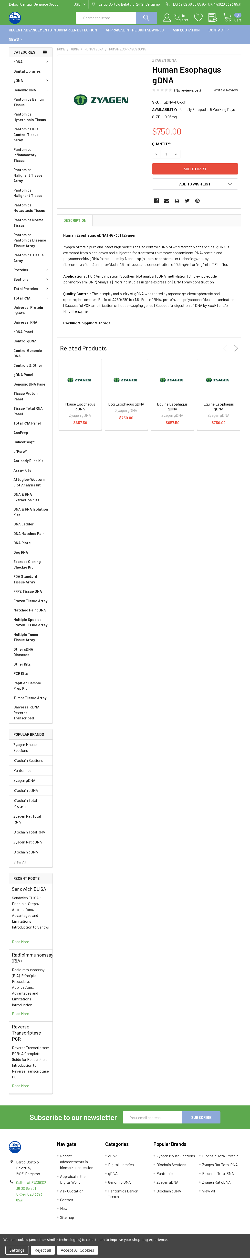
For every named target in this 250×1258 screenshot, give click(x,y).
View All (19, 862)
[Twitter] (187, 200)
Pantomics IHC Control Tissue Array (26, 134)
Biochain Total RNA (29, 832)
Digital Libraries (27, 71)
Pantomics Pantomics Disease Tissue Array (29, 240)
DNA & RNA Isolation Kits (30, 512)
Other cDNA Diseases (23, 652)
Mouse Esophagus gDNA (80, 406)
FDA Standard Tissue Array (25, 579)
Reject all (43, 1250)
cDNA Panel (23, 331)
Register (181, 20)
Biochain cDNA (25, 790)
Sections (21, 279)
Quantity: (161, 143)
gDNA (18, 80)
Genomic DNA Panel (29, 384)
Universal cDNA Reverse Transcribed (26, 712)
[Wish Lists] (201, 17)
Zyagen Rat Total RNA (27, 819)
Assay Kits (22, 470)
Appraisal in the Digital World (135, 30)
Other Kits (22, 664)
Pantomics (22, 770)
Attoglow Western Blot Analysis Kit (29, 482)
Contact (216, 30)
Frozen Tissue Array (30, 601)
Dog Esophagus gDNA (126, 404)
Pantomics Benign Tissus (28, 102)
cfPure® (20, 451)
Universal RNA (25, 322)
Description (74, 220)
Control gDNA (25, 341)
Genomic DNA (24, 90)
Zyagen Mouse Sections (25, 747)
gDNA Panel (23, 374)
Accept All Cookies (77, 1250)
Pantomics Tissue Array (28, 258)
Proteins (20, 270)
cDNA (18, 61)
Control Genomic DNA (27, 353)
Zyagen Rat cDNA (27, 842)
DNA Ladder (23, 524)
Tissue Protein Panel (25, 396)
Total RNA (22, 298)
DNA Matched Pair (28, 533)
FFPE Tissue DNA (27, 591)
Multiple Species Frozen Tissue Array (30, 622)
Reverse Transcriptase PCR (26, 1033)
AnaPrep (20, 432)
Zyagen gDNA (24, 780)
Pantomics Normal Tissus (28, 223)
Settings (17, 1250)
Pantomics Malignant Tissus (27, 193)
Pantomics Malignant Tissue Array (27, 175)
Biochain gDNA (25, 852)
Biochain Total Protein (25, 803)
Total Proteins (25, 288)
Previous (226, 348)
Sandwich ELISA (29, 889)
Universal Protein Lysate (28, 310)
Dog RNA (20, 552)
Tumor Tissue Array (29, 698)
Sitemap (67, 1217)
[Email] (166, 200)
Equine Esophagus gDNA (218, 406)
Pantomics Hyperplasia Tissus (29, 117)
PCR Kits (20, 673)
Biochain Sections (28, 760)
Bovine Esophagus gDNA (172, 406)
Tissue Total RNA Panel (28, 411)
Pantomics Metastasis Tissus (29, 208)
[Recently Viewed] (215, 17)
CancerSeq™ (24, 442)
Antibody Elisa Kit (28, 460)
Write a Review (225, 89)
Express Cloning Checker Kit (27, 564)
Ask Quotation (186, 30)
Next (235, 348)
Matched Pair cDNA (29, 610)
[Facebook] (156, 200)
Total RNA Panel (27, 423)
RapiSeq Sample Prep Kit (27, 686)
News (14, 39)
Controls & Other (27, 365)
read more (20, 941)
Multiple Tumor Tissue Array (26, 637)
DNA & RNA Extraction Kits (26, 497)
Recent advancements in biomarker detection (53, 30)
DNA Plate (22, 543)
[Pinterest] (197, 200)
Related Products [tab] (83, 348)
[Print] (177, 200)
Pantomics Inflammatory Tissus (24, 155)
